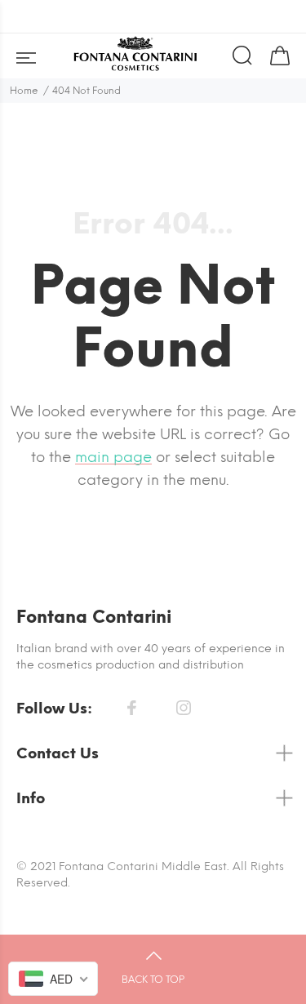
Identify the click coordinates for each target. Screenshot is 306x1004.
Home (24, 90)
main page (113, 457)
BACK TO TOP (153, 979)
